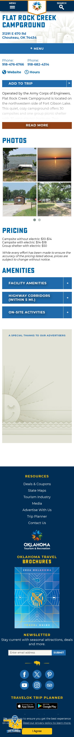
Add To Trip (21, 84)
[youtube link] (24, 685)
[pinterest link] (49, 674)
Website (14, 72)
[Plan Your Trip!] (13, 724)
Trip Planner (37, 516)
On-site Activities (27, 312)
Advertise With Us (37, 510)
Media (37, 503)
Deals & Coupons (37, 484)
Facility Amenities (28, 283)
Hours (35, 72)
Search (61, 3)
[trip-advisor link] (49, 685)
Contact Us (37, 523)
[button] (12, 6)
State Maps (37, 491)
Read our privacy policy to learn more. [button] (47, 723)
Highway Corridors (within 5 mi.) (29, 298)
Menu (12, 3)
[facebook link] (24, 674)
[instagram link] (37, 685)
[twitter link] (37, 674)
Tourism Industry (37, 497)
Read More (37, 125)
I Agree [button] (37, 731)
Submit (59, 652)
